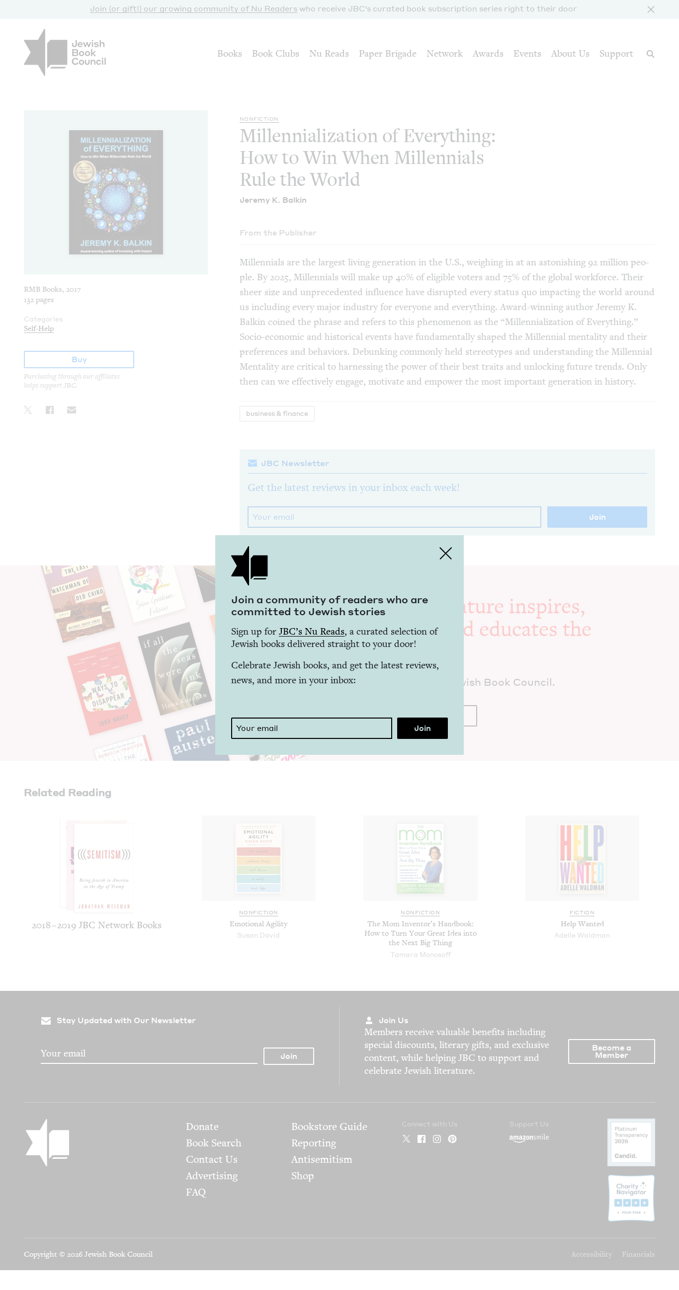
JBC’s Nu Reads (311, 631)
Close (446, 553)
